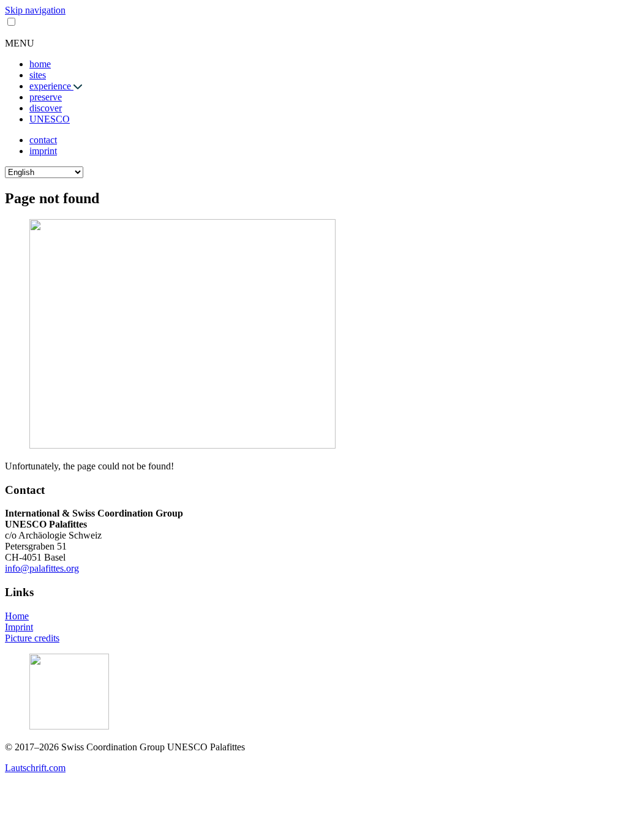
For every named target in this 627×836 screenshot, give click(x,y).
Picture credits (32, 638)
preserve (45, 97)
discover (45, 108)
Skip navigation (35, 10)
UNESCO (49, 119)
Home (17, 616)
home (40, 64)
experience (51, 86)
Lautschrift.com (35, 768)
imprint (43, 151)
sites (37, 75)
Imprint (19, 627)
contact (43, 140)
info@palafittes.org (42, 568)
